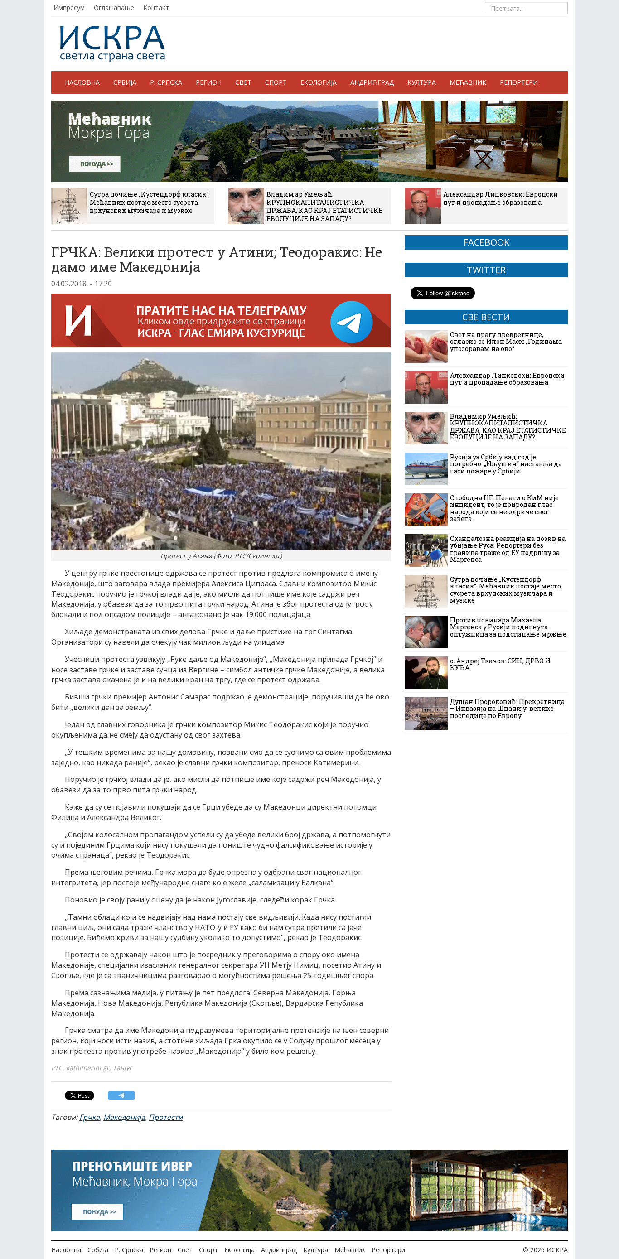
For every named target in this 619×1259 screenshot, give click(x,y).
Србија (124, 82)
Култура (421, 82)
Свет (243, 82)
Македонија (124, 1117)
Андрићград (372, 82)
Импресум (69, 7)
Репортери (519, 82)
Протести (166, 1117)
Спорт (276, 82)
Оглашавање (114, 7)
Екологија (318, 82)
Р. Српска (166, 82)
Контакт (156, 7)
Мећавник (468, 82)
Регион (209, 82)
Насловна (82, 82)
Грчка (89, 1117)
